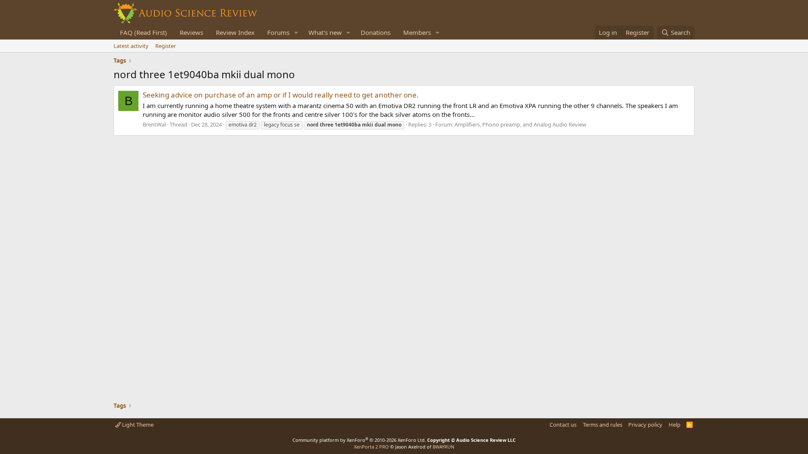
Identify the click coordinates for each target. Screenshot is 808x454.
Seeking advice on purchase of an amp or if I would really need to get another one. (281, 95)
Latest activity (131, 46)
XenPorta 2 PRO (371, 446)
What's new (325, 32)
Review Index (235, 32)
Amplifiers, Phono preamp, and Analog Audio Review (520, 124)
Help (674, 424)
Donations (376, 32)
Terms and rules (602, 424)
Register (165, 46)
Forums (278, 32)
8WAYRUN (443, 446)
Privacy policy (645, 424)
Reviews (191, 32)
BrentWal (154, 124)
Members (417, 32)
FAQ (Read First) (143, 32)
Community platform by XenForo (359, 440)
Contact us (563, 424)
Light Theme (137, 424)
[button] (296, 33)
